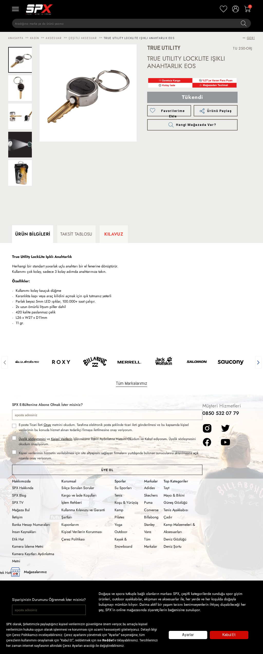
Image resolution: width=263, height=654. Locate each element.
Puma (148, 502)
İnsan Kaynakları (24, 531)
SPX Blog (19, 495)
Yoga (118, 524)
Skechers (151, 495)
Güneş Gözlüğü (175, 502)
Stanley (149, 524)
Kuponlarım (70, 524)
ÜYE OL (107, 470)
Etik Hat (18, 539)
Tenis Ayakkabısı (176, 509)
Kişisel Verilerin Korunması (81, 531)
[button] (5, 361)
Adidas (149, 487)
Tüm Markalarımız (131, 383)
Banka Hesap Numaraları (31, 524)
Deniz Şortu (172, 546)
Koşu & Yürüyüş (126, 502)
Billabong (151, 517)
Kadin (34, 38)
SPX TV (17, 502)
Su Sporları (123, 487)
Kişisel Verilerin (61, 438)
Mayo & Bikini (174, 495)
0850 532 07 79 (220, 413)
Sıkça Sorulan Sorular (77, 487)
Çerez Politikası (73, 539)
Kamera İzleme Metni (27, 546)
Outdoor (121, 531)
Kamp (119, 509)
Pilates (119, 517)
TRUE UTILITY (163, 47)
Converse (151, 509)
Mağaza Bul (21, 509)
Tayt (166, 487)
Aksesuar (54, 38)
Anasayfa (15, 38)
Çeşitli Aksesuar (83, 38)
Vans (147, 531)
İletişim (17, 517)
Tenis (118, 495)
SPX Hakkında (22, 487)
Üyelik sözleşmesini (32, 438)
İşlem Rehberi (71, 502)
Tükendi (192, 97)
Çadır (168, 517)
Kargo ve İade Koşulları (79, 495)
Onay (47, 424)
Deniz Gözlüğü (175, 539)
